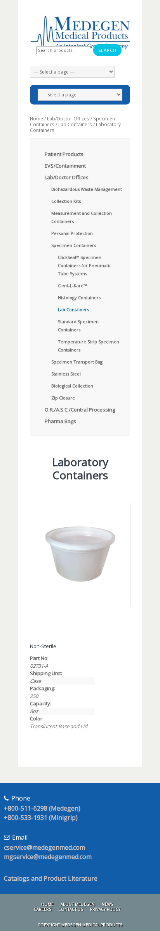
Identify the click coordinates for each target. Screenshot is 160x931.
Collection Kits (66, 201)
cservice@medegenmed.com (44, 847)
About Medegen (78, 904)
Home (36, 118)
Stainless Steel (66, 374)
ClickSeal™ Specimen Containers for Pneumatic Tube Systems (84, 265)
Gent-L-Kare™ (72, 285)
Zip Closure (63, 398)
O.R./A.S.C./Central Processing (80, 409)
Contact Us (70, 909)
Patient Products (64, 154)
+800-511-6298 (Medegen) (42, 808)
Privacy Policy (105, 909)
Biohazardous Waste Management (86, 189)
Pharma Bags (60, 421)
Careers (42, 909)
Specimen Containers (73, 245)
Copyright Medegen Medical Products (80, 925)
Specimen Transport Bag (77, 362)
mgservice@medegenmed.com (48, 856)
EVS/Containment (65, 165)
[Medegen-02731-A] (80, 554)
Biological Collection (72, 386)
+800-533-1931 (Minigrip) (41, 817)
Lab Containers (75, 124)
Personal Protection (72, 233)
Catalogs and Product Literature (50, 878)
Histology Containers (79, 297)
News (107, 904)
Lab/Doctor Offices (68, 118)
